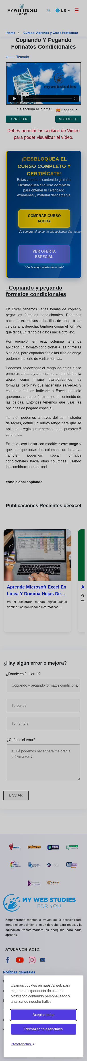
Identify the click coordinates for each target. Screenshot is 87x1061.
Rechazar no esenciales (43, 1029)
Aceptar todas (43, 1015)
